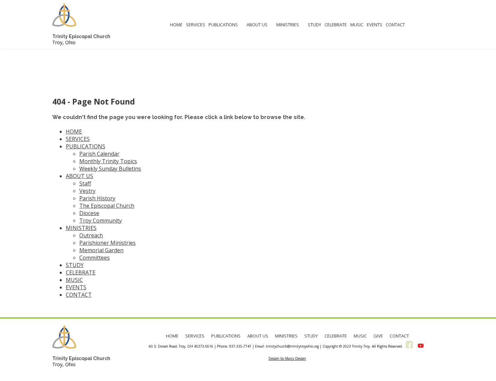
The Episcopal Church (106, 205)
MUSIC (356, 25)
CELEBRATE (336, 25)
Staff (85, 183)
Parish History (97, 198)
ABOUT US (257, 25)
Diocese (89, 213)
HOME (176, 25)
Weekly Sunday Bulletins (110, 168)
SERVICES (195, 25)
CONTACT (395, 25)
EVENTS (374, 25)
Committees (94, 257)
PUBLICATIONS (223, 25)
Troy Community (100, 220)
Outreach (91, 235)
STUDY (314, 25)
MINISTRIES (287, 25)
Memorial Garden (101, 250)
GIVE (378, 336)
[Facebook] (409, 346)
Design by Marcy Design (287, 358)
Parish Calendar (99, 153)
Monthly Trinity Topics (108, 161)
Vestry (87, 191)
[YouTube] (421, 346)
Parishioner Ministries (107, 242)
